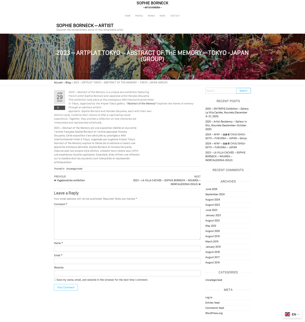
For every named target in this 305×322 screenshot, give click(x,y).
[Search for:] (228, 91)
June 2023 (211, 210)
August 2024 (212, 199)
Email (58, 255)
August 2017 (212, 257)
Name (58, 243)
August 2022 (212, 220)
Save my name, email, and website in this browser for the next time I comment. (102, 279)
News (162, 15)
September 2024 (215, 194)
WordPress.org (214, 313)
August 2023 (212, 204)
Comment (60, 204)
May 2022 (210, 225)
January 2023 (213, 215)
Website (59, 267)
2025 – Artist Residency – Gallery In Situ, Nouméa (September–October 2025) (226, 125)
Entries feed (212, 302)
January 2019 (213, 246)
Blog (68, 82)
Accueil (58, 82)
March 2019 (211, 241)
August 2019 (212, 236)
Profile (139, 15)
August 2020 (212, 231)
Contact (175, 15)
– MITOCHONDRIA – (152, 7)
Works (151, 15)
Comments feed (214, 307)
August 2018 (212, 252)
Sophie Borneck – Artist (84, 25)
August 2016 (212, 262)
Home (127, 15)
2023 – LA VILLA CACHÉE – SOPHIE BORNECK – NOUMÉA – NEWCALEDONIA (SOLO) (225, 156)
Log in (208, 297)
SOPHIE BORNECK (152, 3)
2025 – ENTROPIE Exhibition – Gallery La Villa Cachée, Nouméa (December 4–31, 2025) (227, 112)
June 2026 (211, 189)
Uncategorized (74, 168)
